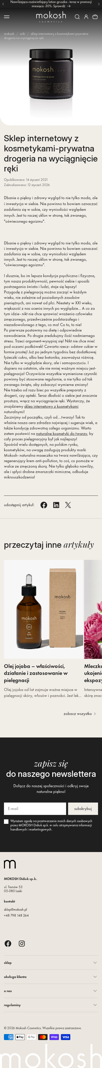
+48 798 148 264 (16, 915)
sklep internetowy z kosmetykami (51, 406)
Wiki (22, 33)
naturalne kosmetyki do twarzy (61, 433)
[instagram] (22, 943)
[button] (77, 17)
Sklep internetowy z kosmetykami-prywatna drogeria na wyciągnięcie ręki (46, 35)
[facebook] (8, 943)
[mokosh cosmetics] (51, 17)
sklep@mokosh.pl (15, 909)
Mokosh (9, 33)
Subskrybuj (83, 808)
